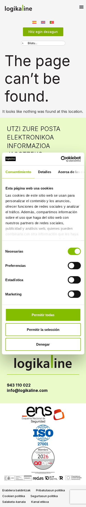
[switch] (74, 265)
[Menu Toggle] (81, 7)
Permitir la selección (43, 329)
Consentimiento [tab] (18, 172)
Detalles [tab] (44, 172)
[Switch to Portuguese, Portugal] (51, 22)
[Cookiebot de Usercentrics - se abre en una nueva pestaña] (61, 159)
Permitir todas (43, 315)
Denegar (43, 344)
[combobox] (43, 43)
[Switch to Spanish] (34, 22)
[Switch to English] (43, 22)
